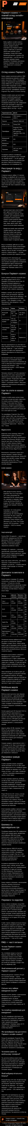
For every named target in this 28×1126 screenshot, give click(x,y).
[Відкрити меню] (3, 9)
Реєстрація (23, 3)
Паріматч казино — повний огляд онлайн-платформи (15, 1119)
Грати (15, 3)
